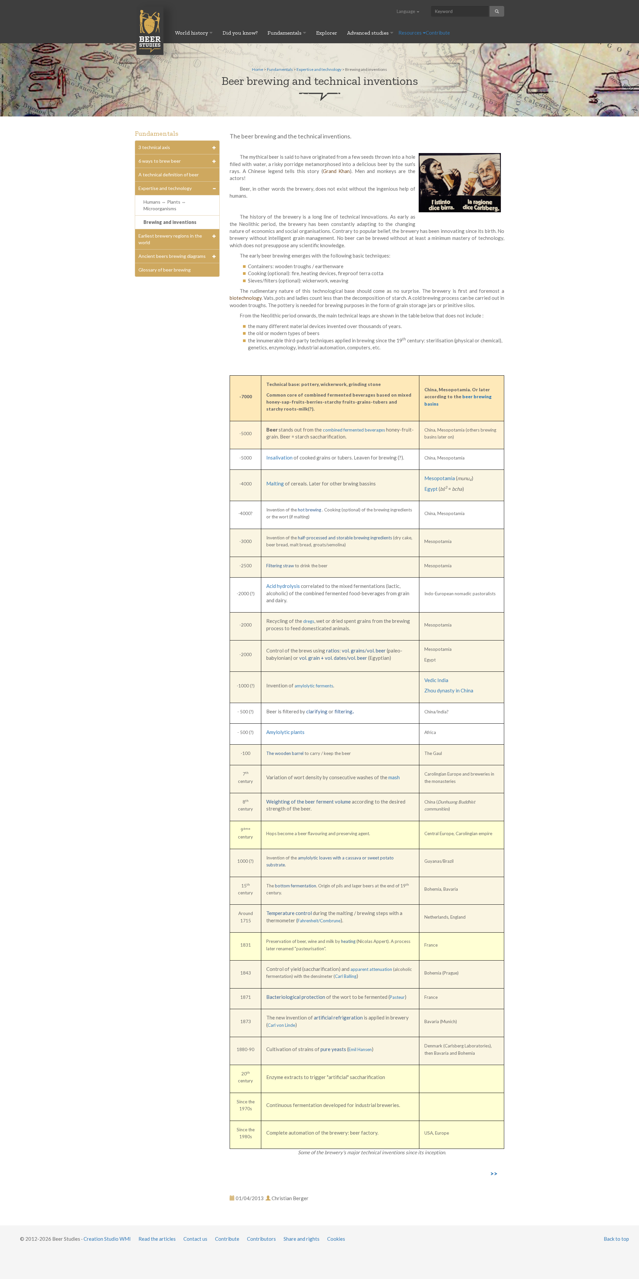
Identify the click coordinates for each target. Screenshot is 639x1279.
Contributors (261, 1239)
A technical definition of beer (168, 174)
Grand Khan (336, 171)
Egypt (431, 489)
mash (394, 777)
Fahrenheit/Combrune (319, 920)
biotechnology (246, 298)
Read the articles (157, 1239)
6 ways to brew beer (159, 161)
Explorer (326, 33)
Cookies (336, 1239)
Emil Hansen (360, 1049)
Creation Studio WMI (107, 1239)
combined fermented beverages (354, 430)
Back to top (616, 1239)
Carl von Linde (281, 1025)
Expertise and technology (319, 69)
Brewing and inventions (169, 222)
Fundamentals (285, 33)
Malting (275, 483)
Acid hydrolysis (283, 586)
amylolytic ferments (314, 685)
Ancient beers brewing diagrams (172, 256)
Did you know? (240, 33)
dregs (308, 621)
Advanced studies (368, 33)
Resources (410, 33)
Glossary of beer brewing (164, 270)
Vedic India (436, 680)
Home (257, 69)
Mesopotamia (440, 478)
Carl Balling (345, 976)
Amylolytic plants (285, 732)
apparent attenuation (371, 969)
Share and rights (302, 1239)
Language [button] (406, 11)
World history (192, 33)
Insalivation (279, 457)
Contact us (195, 1239)
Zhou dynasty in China (448, 690)
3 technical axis (154, 147)
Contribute (438, 33)
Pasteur (397, 997)
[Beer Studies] (150, 30)
